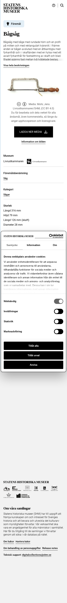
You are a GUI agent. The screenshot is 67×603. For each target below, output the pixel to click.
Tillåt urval (34, 355)
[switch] (58, 311)
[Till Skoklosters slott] (54, 488)
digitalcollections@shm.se (36, 554)
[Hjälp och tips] (53, 5)
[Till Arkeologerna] (6, 488)
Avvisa (33, 364)
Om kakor (8, 541)
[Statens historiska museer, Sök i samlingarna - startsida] (15, 7)
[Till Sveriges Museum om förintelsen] (23, 495)
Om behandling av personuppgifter (22, 548)
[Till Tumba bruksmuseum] (8, 495)
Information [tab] (33, 245)
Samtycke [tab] (12, 245)
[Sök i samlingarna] (62, 5)
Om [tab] (55, 245)
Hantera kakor (23, 541)
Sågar (6, 194)
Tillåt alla (33, 345)
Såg (5, 178)
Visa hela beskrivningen (16, 65)
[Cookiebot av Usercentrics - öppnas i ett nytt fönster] (49, 236)
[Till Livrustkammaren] (44, 488)
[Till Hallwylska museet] (27, 488)
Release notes (50, 548)
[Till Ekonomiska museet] (16, 488)
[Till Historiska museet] (36, 488)
